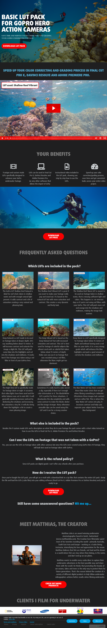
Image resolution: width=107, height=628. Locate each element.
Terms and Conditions (10, 622)
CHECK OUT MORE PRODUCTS (53, 584)
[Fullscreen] (105, 138)
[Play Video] (2, 138)
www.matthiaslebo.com (66, 539)
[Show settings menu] (100, 138)
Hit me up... (83, 503)
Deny (85, 621)
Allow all (98, 621)
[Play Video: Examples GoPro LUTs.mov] (53, 108)
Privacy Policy (23, 622)
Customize (72, 621)
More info (12, 619)
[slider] (51, 138)
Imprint (32, 622)
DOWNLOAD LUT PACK (53, 236)
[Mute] (96, 138)
